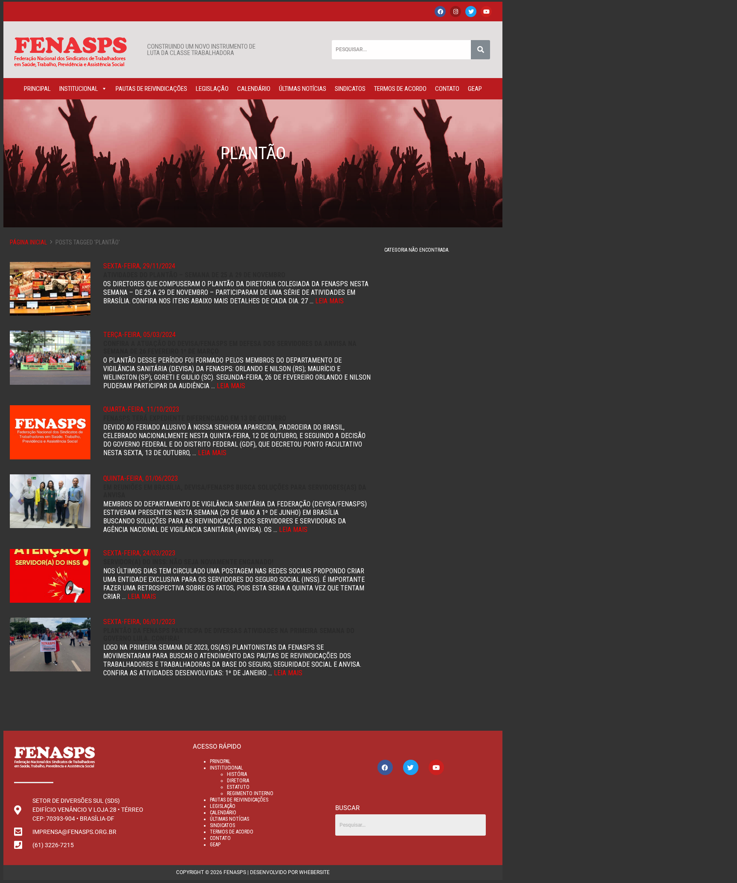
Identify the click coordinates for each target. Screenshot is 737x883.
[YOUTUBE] (486, 11)
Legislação (212, 89)
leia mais (329, 301)
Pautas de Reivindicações (151, 89)
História (237, 774)
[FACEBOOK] (440, 11)
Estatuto (238, 787)
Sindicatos (350, 89)
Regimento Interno (250, 793)
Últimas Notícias (302, 89)
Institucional (78, 89)
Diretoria (238, 781)
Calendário (253, 89)
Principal (37, 89)
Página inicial (28, 242)
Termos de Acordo (400, 89)
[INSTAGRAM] (455, 11)
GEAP (475, 89)
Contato (447, 89)
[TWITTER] (470, 11)
